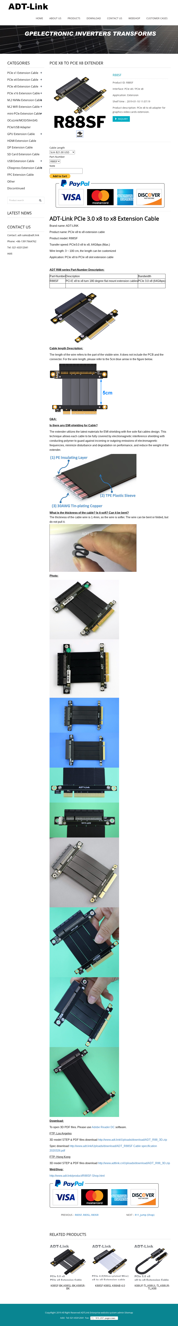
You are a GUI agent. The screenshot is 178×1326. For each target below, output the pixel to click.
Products (74, 18)
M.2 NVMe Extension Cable (24, 100)
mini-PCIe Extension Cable (24, 113)
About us (55, 18)
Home (39, 18)
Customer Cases (157, 18)
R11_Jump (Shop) (144, 1214)
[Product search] (40, 200)
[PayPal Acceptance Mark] (110, 193)
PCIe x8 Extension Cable (22, 86)
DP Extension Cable (20, 147)
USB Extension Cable (20, 161)
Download (94, 18)
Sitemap (128, 1312)
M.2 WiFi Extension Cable (23, 107)
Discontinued (16, 188)
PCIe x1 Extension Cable (22, 73)
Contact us (114, 18)
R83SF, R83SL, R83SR (87, 1214)
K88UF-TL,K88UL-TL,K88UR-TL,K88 (152, 1287)
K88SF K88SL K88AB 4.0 (110, 1286)
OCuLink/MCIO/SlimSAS (22, 120)
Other (11, 181)
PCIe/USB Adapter (19, 127)
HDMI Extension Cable (21, 141)
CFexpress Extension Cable (24, 168)
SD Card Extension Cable (23, 154)
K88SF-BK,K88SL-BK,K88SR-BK (68, 1287)
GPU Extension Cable (21, 134)
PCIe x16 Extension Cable (23, 93)
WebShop (134, 18)
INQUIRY (122, 119)
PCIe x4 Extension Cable (22, 80)
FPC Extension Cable (20, 175)
